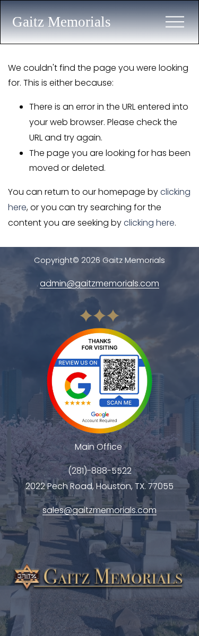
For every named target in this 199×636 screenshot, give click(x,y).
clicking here (149, 223)
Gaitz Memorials (61, 22)
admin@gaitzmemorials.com (99, 283)
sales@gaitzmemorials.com (99, 510)
